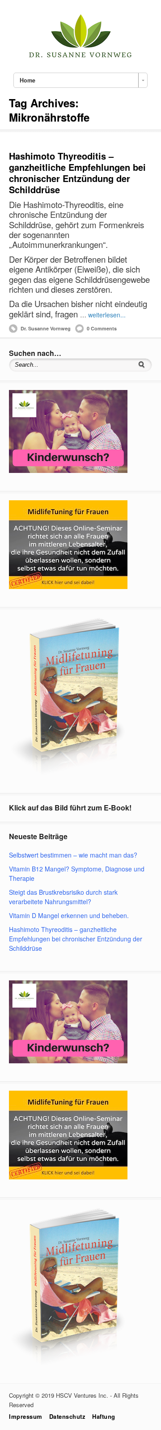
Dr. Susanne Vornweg (46, 328)
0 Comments (102, 328)
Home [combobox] (27, 80)
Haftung (103, 1416)
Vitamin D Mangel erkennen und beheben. (69, 915)
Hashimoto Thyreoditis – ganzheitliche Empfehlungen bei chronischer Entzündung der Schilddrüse (77, 172)
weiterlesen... (107, 314)
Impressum (25, 1416)
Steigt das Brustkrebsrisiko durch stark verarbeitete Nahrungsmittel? (63, 897)
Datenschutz (67, 1416)
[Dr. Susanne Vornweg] (80, 56)
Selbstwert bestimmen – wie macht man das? (73, 854)
